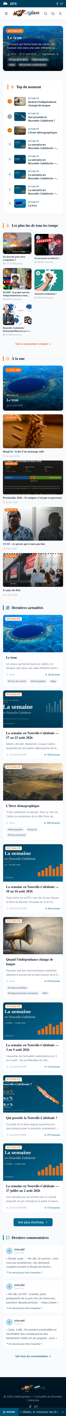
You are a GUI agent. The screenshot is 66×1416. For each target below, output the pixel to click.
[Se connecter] (60, 13)
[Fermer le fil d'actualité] (62, 1412)
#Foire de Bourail (16, 835)
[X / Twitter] (61, 3)
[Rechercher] (45, 13)
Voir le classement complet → (33, 343)
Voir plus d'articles (31, 1222)
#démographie (39, 59)
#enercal (32, 829)
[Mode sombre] (53, 13)
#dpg (11, 64)
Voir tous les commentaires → (33, 1356)
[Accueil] (25, 14)
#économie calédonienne (33, 64)
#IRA (45, 993)
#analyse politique (17, 987)
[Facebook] (57, 3)
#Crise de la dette (18, 59)
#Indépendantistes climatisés (23, 993)
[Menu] (6, 13)
